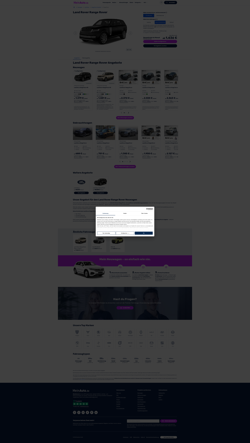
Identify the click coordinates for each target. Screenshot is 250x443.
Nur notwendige (106, 233)
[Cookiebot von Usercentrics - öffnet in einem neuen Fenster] (147, 209)
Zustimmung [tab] (105, 213)
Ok (143, 233)
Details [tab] (125, 213)
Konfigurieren (124, 233)
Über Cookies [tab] (144, 213)
